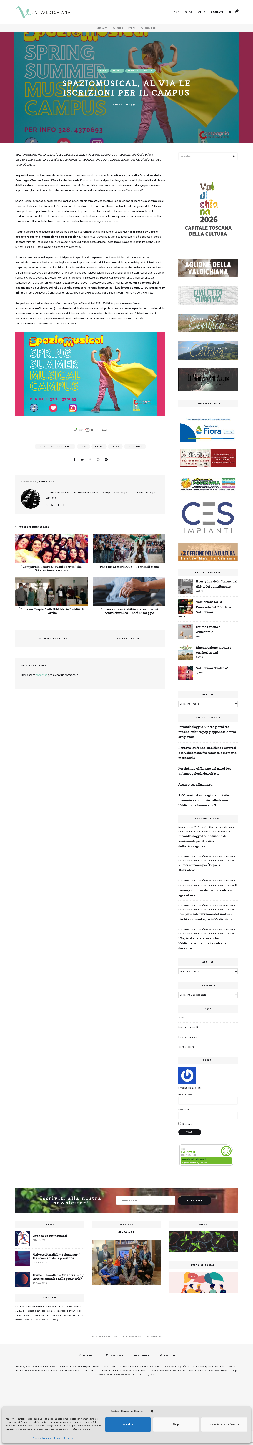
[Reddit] (106, 460)
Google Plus (52, 505)
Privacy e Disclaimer (42, 1438)
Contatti (218, 12)
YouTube (143, 1355)
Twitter (58, 505)
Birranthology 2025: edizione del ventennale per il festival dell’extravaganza (202, 841)
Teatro (117, 70)
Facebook (63, 505)
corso (83, 446)
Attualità (102, 28)
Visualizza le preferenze (224, 1424)
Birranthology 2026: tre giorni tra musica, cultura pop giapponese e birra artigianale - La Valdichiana (206, 829)
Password (183, 1109)
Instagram (116, 1355)
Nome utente (185, 1095)
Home (176, 12)
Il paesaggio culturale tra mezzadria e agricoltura (207, 890)
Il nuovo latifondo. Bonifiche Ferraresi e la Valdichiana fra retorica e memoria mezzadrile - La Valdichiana (206, 858)
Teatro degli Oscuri (140, 70)
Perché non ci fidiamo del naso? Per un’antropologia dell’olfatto (204, 771)
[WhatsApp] (98, 460)
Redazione (117, 104)
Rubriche (118, 28)
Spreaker (170, 1355)
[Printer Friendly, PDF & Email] (90, 430)
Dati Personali (132, 1337)
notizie (115, 446)
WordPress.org (186, 1047)
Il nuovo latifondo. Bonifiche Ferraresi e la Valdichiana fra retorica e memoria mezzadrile (207, 753)
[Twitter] (82, 460)
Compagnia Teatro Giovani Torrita (55, 446)
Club (201, 12)
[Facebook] (74, 460)
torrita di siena (135, 446)
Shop (189, 12)
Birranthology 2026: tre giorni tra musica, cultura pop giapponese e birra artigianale (207, 732)
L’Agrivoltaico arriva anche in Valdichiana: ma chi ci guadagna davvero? (202, 943)
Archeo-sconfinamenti (195, 784)
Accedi (181, 1017)
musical (99, 446)
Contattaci (154, 1337)
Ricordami (187, 1124)
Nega (176, 1424)
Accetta (128, 1424)
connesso (41, 675)
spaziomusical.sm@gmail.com (35, 308)
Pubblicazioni (149, 28)
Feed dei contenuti (188, 1027)
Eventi (131, 28)
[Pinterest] (90, 460)
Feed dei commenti (188, 1037)
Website (47, 505)
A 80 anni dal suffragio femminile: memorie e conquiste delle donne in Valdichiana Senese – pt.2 (205, 800)
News (103, 70)
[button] (152, 1411)
